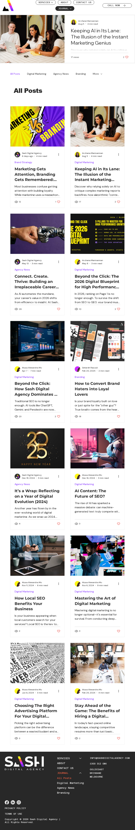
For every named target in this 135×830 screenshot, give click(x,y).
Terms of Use (13, 814)
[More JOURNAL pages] (71, 8)
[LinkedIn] (13, 802)
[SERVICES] (80, 758)
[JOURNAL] (80, 773)
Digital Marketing (36, 73)
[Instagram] (19, 802)
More (96, 73)
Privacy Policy (15, 808)
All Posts (15, 73)
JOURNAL (62, 773)
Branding (81, 73)
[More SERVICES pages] (52, 2)
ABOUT (61, 763)
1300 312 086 (98, 763)
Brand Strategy (23, 162)
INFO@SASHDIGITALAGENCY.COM (110, 758)
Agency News (61, 73)
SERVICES (63, 758)
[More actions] (60, 154)
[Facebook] (7, 802)
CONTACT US (65, 768)
